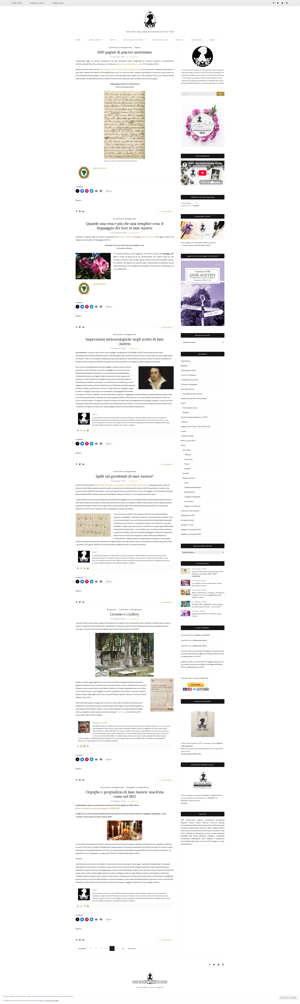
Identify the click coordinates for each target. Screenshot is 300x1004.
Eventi (183, 403)
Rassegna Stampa (187, 520)
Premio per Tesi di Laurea (190, 511)
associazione (209, 820)
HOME (78, 40)
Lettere (183, 431)
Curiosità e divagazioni (120, 47)
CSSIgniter (160, 987)
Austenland (220, 820)
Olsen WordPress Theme (145, 987)
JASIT (112, 40)
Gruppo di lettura (200, 828)
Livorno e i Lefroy (124, 614)
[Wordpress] (78, 430)
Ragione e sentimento (192, 506)
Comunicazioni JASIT (188, 370)
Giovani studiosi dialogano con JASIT (194, 417)
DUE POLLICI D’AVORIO (133, 40)
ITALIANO (211, 798)
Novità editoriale (199, 836)
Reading (186, 412)
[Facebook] (81, 430)
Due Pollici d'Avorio (196, 825)
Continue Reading (166, 211)
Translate (195, 206)
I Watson (187, 455)
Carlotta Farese (195, 823)
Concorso (213, 823)
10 (123, 948)
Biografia (111, 609)
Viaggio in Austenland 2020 (191, 534)
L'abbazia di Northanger (192, 487)
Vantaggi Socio (186, 844)
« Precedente (82, 948)
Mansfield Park (189, 492)
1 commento (133, 57)
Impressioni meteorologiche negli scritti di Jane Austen (125, 341)
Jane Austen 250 (197, 831)
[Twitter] (84, 430)
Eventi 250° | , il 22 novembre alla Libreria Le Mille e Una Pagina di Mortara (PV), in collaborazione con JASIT (202, 653)
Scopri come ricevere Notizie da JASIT (197, 245)
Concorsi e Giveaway (188, 375)
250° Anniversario (188, 820)
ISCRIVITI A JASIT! (37, 3)
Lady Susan (188, 459)
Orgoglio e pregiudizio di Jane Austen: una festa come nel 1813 (125, 794)
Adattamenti (185, 361)
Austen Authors (147, 237)
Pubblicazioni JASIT (188, 515)
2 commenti (133, 348)
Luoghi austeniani (187, 436)
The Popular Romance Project (130, 64)
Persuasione (188, 501)
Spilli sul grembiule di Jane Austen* (125, 476)
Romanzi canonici (189, 478)
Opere (137, 47)
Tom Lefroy (121, 712)
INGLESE (184, 800)
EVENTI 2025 (17, 3)
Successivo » (132, 948)
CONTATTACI (58, 3)
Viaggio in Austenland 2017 (191, 529)
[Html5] (81, 746)
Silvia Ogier (195, 841)
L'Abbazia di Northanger (195, 833)
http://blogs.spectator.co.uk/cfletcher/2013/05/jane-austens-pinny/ (122, 485)
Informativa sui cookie (52, 1000)
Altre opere (187, 450)
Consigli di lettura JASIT (190, 380)
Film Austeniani (218, 825)
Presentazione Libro (190, 408)
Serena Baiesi (186, 841)
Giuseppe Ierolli (187, 828)
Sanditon (187, 469)
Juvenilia (186, 473)
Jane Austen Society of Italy (214, 831)
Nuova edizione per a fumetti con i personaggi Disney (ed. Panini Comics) (208, 595)
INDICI (212, 40)
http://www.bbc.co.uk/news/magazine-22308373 (97, 808)
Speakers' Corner (187, 525)
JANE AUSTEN (95, 40)
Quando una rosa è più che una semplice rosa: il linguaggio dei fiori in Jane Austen (124, 225)
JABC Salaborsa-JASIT (215, 828)
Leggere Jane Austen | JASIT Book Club (195, 426)
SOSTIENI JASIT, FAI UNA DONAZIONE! (195, 678)
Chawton (205, 823)
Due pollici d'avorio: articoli (192, 394)
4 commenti (133, 801)
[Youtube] (88, 430)
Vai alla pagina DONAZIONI (191, 754)
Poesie (186, 464)
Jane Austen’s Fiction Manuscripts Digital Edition (120, 69)
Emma (186, 483)
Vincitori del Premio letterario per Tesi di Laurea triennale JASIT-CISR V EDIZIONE (207, 574)
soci (201, 841)
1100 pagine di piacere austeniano (124, 52)
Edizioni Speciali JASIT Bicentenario (194, 398)
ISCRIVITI (179, 40)
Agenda (200, 820)
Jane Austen (185, 831)
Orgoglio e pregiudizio (137, 787)
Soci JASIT (207, 841)
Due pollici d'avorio (187, 389)
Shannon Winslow (125, 237)
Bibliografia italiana (200, 640)
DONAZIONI (196, 40)
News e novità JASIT (188, 441)
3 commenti (134, 233)
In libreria (184, 422)
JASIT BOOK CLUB (160, 40)
